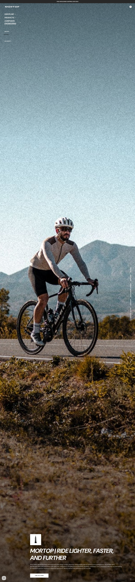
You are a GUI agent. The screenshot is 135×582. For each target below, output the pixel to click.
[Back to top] (131, 579)
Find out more (39, 575)
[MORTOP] (12, 7)
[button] (7, 32)
